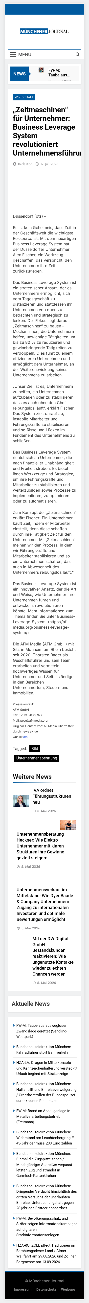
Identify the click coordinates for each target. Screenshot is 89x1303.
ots (25, 737)
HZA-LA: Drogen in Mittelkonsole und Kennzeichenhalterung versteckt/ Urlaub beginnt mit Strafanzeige (46, 1068)
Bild (34, 748)
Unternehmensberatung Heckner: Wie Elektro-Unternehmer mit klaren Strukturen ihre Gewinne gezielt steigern (40, 846)
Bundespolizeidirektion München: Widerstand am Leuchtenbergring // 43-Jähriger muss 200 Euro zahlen (45, 1137)
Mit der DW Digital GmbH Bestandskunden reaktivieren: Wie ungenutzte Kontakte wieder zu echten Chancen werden (53, 956)
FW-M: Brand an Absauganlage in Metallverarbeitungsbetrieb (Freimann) (43, 1116)
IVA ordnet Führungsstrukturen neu (51, 796)
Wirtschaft (24, 97)
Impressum (22, 1289)
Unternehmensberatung (36, 758)
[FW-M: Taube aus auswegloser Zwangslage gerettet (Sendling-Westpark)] (41, 70)
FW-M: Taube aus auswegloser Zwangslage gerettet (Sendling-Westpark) (59, 72)
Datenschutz (46, 1289)
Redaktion (25, 163)
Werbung (68, 1289)
